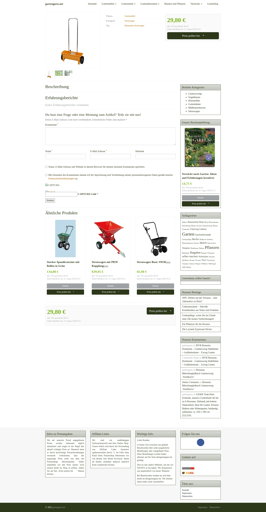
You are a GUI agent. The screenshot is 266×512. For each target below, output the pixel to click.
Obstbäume (194, 248)
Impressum (187, 493)
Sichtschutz (203, 256)
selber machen (190, 256)
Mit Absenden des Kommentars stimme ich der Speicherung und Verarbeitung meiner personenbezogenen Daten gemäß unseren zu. (110, 177)
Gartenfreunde (203, 234)
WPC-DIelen (186, 267)
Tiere (204, 260)
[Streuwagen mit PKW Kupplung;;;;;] (110, 238)
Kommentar (51, 124)
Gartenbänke (194, 104)
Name (49, 151)
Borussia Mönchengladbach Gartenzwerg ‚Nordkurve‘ (197, 373)
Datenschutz (187, 496)
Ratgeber (195, 252)
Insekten (210, 239)
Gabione (203, 229)
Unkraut (192, 264)
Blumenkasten (214, 222)
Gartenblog (212, 3)
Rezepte (204, 253)
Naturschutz (211, 243)
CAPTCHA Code (87, 194)
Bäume (193, 226)
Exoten (199, 226)
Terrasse (198, 260)
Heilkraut (203, 239)
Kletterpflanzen (187, 243)
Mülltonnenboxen (197, 107)
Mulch (203, 242)
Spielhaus (185, 260)
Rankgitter (185, 253)
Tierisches (195, 3)
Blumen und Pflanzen (174, 3)
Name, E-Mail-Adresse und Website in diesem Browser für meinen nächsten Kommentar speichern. (96, 166)
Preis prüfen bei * (193, 35)
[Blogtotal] (188, 473)
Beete (201, 222)
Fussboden (186, 229)
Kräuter (196, 243)
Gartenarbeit (127, 3)
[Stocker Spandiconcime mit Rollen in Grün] (65, 238)
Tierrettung (211, 260)
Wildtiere (204, 264)
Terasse (192, 260)
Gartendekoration (149, 3)
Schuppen (210, 253)
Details (65, 286)
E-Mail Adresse (98, 151)
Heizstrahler (194, 100)
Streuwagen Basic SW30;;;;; (153, 262)
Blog (206, 222)
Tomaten (185, 264)
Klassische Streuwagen (134, 25)
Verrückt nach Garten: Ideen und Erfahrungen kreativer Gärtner (199, 176)
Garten (188, 234)
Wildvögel (212, 264)
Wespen (198, 264)
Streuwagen (130, 21)
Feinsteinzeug (207, 226)
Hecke (195, 239)
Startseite (92, 3)
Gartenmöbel (108, 3)
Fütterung (194, 229)
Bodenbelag (186, 226)
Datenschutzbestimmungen (61, 178)
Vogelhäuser (194, 97)
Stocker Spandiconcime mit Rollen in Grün (63, 263)
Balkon (184, 222)
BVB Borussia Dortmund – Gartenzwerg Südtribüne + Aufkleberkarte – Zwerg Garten (200, 349)
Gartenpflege (186, 239)
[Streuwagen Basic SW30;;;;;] (155, 238)
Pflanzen (212, 247)
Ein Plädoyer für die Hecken (196, 324)
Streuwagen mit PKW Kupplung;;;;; (105, 263)
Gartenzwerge (195, 93)
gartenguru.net (58, 507)
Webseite (139, 151)
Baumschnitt (193, 222)
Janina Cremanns (190, 382)
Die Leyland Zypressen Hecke (197, 329)
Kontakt (185, 490)
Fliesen (215, 226)
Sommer (212, 257)
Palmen (201, 248)
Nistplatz (186, 248)
